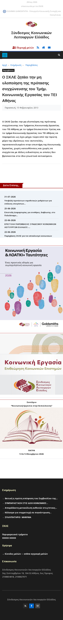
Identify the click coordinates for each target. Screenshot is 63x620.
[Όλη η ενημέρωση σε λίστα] (37, 47)
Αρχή (4, 65)
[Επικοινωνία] (37, 607)
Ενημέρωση (15, 65)
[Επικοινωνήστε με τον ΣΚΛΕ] (48, 47)
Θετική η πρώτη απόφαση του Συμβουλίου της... (31, 498)
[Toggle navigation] (4, 55)
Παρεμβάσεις (31, 65)
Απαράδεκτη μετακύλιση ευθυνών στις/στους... (31, 507)
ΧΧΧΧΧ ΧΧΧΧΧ (9, 538)
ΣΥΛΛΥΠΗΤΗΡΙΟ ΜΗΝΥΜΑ (18, 517)
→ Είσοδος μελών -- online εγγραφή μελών (25, 553)
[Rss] (25, 607)
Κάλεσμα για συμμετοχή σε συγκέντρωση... (28, 512)
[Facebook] (31, 607)
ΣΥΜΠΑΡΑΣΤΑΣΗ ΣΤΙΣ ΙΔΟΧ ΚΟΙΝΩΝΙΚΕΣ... (26, 503)
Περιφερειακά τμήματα (15, 534)
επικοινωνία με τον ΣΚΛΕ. (32, 6)
